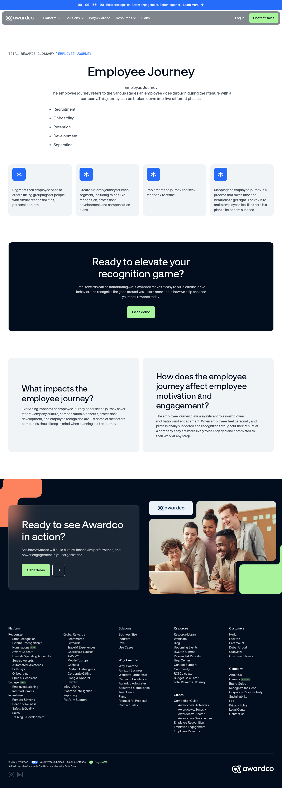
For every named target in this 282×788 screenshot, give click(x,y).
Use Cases (126, 647)
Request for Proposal (133, 701)
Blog (177, 643)
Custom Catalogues (81, 669)
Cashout (73, 665)
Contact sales (263, 18)
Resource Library (185, 634)
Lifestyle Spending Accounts (31, 656)
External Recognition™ (27, 643)
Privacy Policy (238, 705)
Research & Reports (187, 656)
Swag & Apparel (79, 678)
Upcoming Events (186, 647)
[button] (99, 762)
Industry (124, 639)
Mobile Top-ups (78, 660)
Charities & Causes (80, 652)
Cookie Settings (76, 762)
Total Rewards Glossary (189, 682)
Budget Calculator (186, 678)
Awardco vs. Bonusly (192, 709)
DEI (231, 701)
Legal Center (238, 709)
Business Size (128, 634)
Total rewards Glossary (31, 53)
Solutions (73, 18)
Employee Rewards (187, 731)
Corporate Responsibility (245, 692)
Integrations (71, 686)
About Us (235, 675)
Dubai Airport (238, 647)
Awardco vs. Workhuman (195, 718)
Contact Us (236, 714)
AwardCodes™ (22, 652)
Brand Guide (237, 684)
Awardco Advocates (133, 683)
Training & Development (28, 717)
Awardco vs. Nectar (191, 714)
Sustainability (238, 696)
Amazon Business (131, 670)
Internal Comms (23, 691)
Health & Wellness (24, 704)
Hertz (232, 634)
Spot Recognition (23, 639)
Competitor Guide (186, 701)
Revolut (73, 682)
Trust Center (127, 692)
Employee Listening (25, 687)
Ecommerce (76, 639)
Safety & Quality (23, 708)
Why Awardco (99, 18)
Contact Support (185, 665)
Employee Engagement (189, 727)
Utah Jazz (235, 652)
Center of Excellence (133, 679)
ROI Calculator (183, 673)
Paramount (236, 643)
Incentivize (15, 695)
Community (182, 669)
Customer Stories (241, 656)
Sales (16, 713)
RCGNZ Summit (184, 652)
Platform (50, 18)
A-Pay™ (73, 656)
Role (122, 643)
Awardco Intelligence (77, 691)
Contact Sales (128, 705)
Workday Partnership (133, 675)
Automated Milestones (27, 665)
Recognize (15, 634)
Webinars (180, 639)
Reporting (70, 695)
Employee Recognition (189, 722)
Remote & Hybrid (23, 700)
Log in (239, 18)
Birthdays (18, 669)
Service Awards (23, 661)
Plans (145, 18)
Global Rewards (74, 634)
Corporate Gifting (79, 673)
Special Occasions (24, 678)
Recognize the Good (243, 688)
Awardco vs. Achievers (193, 705)
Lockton (234, 639)
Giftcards (74, 643)
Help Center (182, 660)
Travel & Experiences (81, 647)
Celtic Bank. (71, 766)
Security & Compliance (134, 688)
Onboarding (20, 673)
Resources (124, 18)
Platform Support (75, 700)
